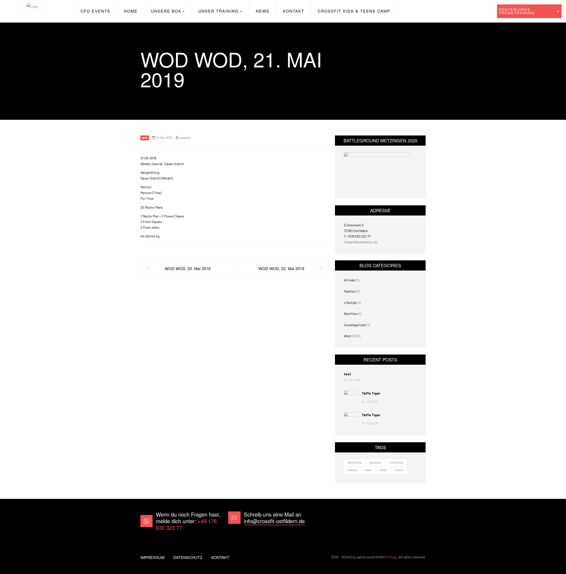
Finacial (352, 469)
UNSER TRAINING (218, 11)
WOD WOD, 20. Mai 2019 (187, 268)
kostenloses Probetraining (517, 11)
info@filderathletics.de (360, 242)
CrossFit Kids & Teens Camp (354, 11)
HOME (131, 11)
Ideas (368, 469)
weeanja (185, 137)
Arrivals (349, 280)
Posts (383, 469)
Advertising (354, 462)
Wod (144, 137)
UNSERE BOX (166, 11)
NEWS (263, 11)
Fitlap (392, 557)
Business (375, 462)
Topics (399, 469)
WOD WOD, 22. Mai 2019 (281, 268)
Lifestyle (350, 302)
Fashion (350, 291)
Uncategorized (354, 325)
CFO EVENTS (95, 11)
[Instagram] (418, 521)
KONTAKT (293, 11)
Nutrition (350, 313)
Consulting (396, 462)
